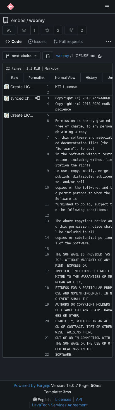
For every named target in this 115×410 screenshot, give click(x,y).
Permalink (36, 77)
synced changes (25, 98)
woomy (37, 20)
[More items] (108, 41)
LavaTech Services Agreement (60, 404)
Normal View (65, 77)
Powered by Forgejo (32, 385)
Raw (14, 77)
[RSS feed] (8, 30)
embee (18, 20)
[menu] (42, 399)
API (79, 399)
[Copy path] (100, 56)
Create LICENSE (25, 86)
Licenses (63, 399)
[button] (47, 55)
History (91, 77)
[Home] (10, 7)
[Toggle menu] (107, 7)
